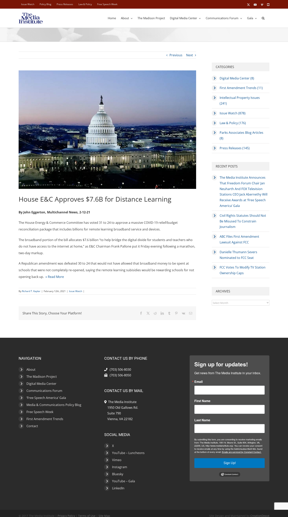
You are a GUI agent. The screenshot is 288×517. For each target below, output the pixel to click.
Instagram (119, 467)
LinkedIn (118, 488)
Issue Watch (75, 291)
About (30, 369)
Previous (175, 55)
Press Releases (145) (235, 148)
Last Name (202, 420)
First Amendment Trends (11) (241, 88)
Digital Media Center (41, 383)
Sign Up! (230, 463)
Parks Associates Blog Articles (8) (241, 135)
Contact (32, 426)
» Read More (54, 277)
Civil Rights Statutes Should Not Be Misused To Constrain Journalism (243, 221)
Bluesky (117, 474)
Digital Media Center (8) (237, 78)
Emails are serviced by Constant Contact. (241, 451)
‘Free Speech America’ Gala (46, 398)
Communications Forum (44, 391)
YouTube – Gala (123, 481)
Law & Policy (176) (233, 123)
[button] (263, 18)
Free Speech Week (39, 412)
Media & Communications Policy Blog (53, 405)
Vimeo (116, 460)
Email (198, 381)
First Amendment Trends (44, 419)
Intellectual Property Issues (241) (240, 101)
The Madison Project (41, 376)
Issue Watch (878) (232, 113)
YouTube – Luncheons (128, 453)
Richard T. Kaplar (31, 291)
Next (189, 55)
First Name (202, 400)
